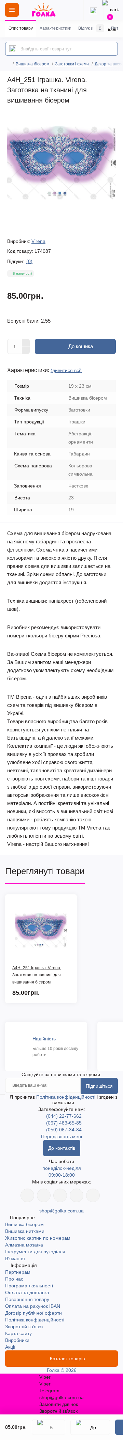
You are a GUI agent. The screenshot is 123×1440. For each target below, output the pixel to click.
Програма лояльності (29, 1285)
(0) (29, 261)
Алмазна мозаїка (24, 1245)
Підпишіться (99, 1086)
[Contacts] (93, 10)
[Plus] (26, 342)
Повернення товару (27, 1299)
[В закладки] (48, 1427)
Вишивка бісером (32, 64)
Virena (38, 241)
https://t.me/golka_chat (93, 1195)
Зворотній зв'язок (24, 1326)
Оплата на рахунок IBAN (32, 1306)
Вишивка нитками (24, 1231)
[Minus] (26, 350)
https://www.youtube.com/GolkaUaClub (60, 1195)
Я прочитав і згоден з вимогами (63, 1099)
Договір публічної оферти (33, 1313)
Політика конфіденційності (66, 1097)
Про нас (14, 1279)
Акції (10, 1347)
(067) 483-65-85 (64, 1123)
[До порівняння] (90, 1427)
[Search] (12, 49)
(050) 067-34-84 (64, 1129)
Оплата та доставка (27, 1292)
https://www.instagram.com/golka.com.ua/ (44, 1195)
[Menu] (12, 10)
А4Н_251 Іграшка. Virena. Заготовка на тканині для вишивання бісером (36, 975)
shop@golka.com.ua (61, 1210)
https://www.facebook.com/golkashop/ (27, 1195)
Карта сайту (18, 1333)
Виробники (17, 1340)
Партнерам (17, 1272)
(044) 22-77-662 (64, 1116)
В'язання (15, 1258)
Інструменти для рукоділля (35, 1251)
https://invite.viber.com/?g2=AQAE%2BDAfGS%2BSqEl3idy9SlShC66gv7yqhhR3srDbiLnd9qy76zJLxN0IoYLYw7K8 (76, 1195)
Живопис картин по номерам (37, 1238)
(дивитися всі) (66, 370)
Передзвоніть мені (61, 1136)
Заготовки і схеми (72, 64)
